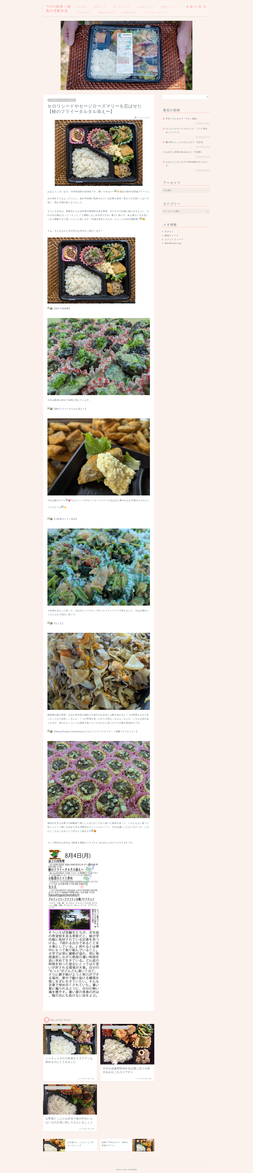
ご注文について (83, 12)
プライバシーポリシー (156, 12)
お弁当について (145, 6)
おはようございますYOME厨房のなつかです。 (186, 164)
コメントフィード (174, 239)
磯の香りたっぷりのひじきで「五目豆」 (185, 142)
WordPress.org (173, 243)
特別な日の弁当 (107, 12)
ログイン (169, 231)
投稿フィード (172, 235)
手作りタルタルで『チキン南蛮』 (182, 119)
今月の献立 (81, 6)
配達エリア (100, 6)
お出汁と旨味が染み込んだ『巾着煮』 (184, 152)
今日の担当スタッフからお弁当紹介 (62, 100)
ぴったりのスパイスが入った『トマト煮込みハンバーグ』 (186, 131)
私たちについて (121, 6)
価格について (168, 6)
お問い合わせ (130, 12)
